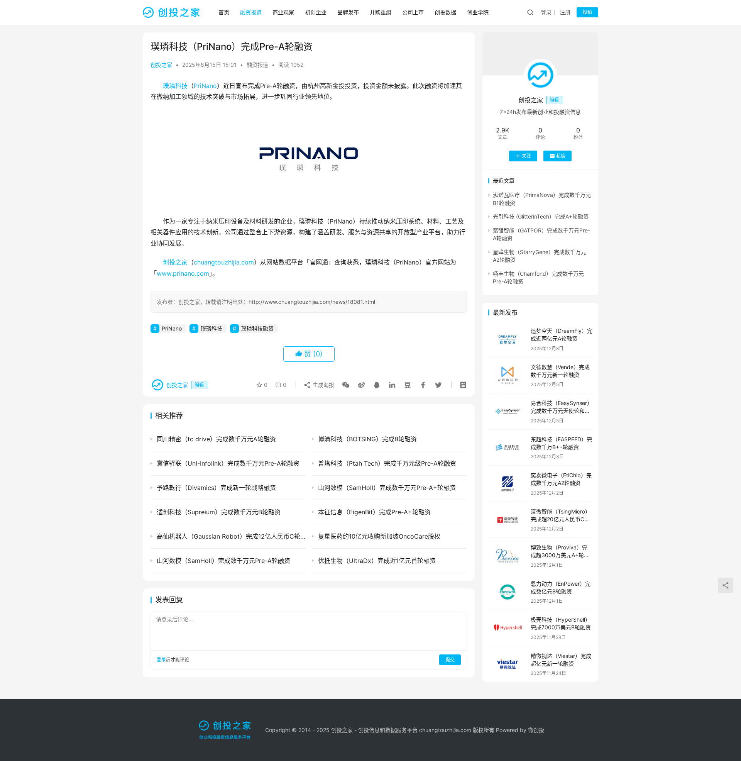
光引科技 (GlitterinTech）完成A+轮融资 (541, 216)
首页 (223, 12)
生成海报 (322, 384)
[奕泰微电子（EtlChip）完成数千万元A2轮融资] (507, 483)
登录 (546, 12)
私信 (560, 156)
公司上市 (413, 12)
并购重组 (380, 12)
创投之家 (161, 64)
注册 (565, 12)
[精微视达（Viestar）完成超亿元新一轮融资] (507, 664)
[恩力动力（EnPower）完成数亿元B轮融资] (507, 592)
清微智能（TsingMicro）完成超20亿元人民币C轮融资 (560, 519)
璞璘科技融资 (257, 328)
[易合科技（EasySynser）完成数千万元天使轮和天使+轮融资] (507, 411)
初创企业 (316, 12)
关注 (526, 156)
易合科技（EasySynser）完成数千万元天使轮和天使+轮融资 (561, 410)
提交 (450, 660)
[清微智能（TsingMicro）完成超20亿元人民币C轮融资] (507, 520)
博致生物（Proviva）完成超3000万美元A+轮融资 (560, 555)
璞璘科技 (175, 86)
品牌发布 (348, 12)
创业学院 (478, 12)
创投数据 (445, 12)
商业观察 (283, 12)
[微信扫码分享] (346, 385)
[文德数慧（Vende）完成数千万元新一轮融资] (507, 375)
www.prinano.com (183, 273)
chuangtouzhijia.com (224, 262)
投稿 (587, 12)
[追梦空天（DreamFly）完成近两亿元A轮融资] (507, 339)
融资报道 (251, 12)
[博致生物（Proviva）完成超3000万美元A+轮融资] (507, 556)
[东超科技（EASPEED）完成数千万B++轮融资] (507, 448)
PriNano (205, 86)
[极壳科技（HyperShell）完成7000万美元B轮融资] (507, 628)
